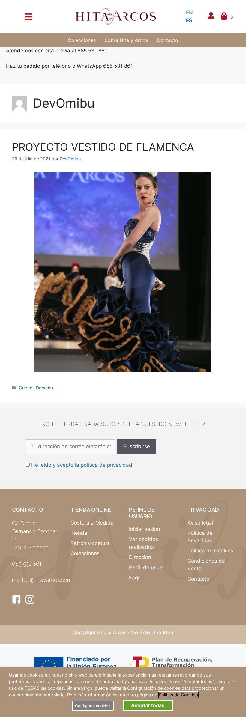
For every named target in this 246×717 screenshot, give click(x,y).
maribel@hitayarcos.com (42, 580)
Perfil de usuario (149, 567)
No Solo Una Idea (152, 632)
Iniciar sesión (144, 529)
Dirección (140, 557)
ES (189, 20)
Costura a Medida (92, 523)
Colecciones (85, 553)
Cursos (26, 387)
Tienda (78, 533)
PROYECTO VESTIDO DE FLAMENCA (103, 147)
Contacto (198, 579)
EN (189, 13)
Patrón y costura (90, 543)
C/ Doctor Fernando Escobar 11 (35, 531)
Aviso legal (200, 523)
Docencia (45, 387)
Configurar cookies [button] (92, 705)
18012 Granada (30, 547)
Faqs (135, 578)
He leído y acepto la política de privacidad (81, 465)
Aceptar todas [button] (147, 705)
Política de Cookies (210, 551)
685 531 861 (27, 564)
